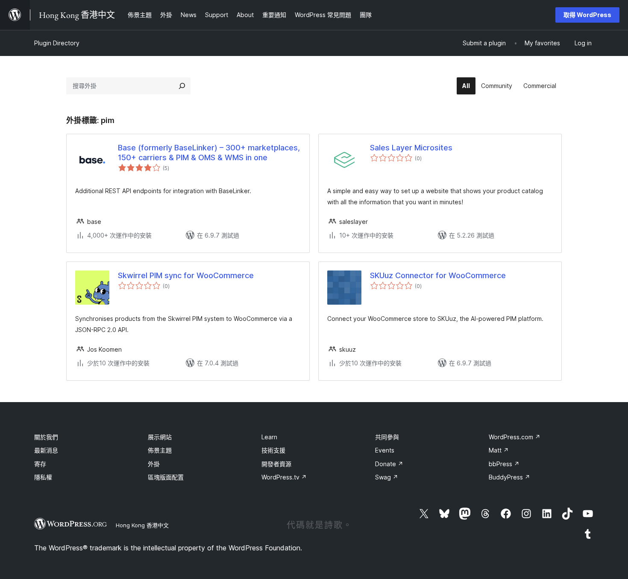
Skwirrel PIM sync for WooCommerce (186, 275)
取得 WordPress (587, 14)
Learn (269, 437)
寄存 (40, 463)
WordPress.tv (284, 477)
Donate (389, 463)
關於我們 (46, 437)
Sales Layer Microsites (411, 147)
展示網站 (160, 437)
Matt (499, 450)
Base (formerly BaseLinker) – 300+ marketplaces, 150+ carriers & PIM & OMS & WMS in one (209, 152)
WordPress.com (514, 437)
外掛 (154, 463)
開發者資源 (276, 463)
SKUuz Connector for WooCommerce (438, 275)
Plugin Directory (56, 43)
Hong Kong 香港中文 (142, 525)
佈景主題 (160, 450)
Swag (386, 477)
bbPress (504, 463)
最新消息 (46, 450)
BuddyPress (509, 477)
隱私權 (43, 477)
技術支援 (273, 450)
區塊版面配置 (166, 477)
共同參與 (387, 437)
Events (384, 450)
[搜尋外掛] (182, 85)
